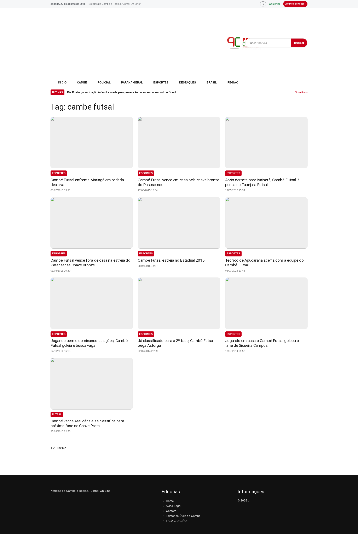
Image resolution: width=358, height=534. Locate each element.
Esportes (161, 82)
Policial (104, 82)
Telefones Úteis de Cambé (183, 515)
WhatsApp (274, 3)
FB (263, 4)
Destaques (187, 82)
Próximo (61, 447)
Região (232, 82)
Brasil (212, 82)
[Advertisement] (136, 43)
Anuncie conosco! (295, 3)
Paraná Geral (132, 82)
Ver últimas (301, 92)
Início (62, 82)
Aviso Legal (173, 505)
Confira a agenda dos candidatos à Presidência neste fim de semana (111, 92)
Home (170, 501)
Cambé (82, 82)
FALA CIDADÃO (176, 520)
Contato (171, 510)
